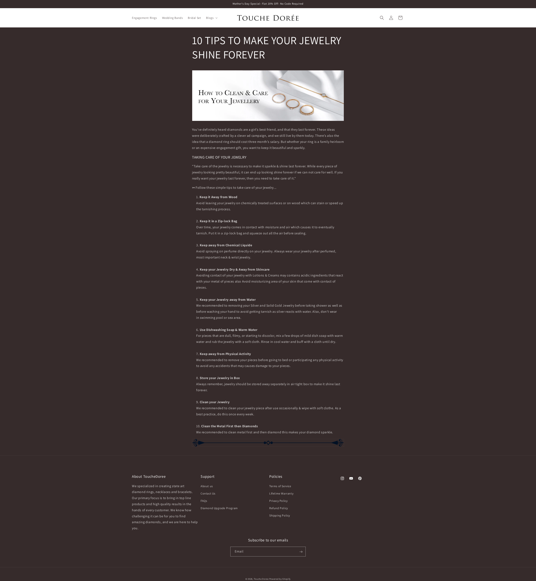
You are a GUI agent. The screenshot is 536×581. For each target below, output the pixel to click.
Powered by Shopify (280, 578)
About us (207, 486)
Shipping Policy (279, 516)
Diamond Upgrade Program (219, 508)
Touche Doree (261, 578)
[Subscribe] (300, 552)
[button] (211, 17)
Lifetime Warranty (281, 493)
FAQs (204, 501)
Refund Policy (278, 508)
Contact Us (208, 493)
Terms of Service (280, 486)
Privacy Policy (278, 501)
